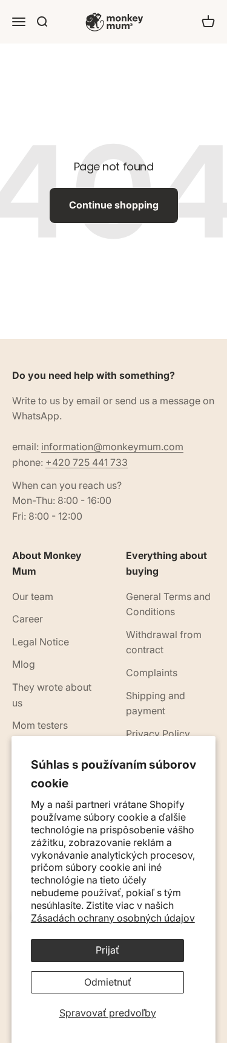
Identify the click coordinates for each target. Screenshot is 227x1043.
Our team (32, 596)
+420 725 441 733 (86, 462)
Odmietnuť (107, 982)
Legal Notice (40, 642)
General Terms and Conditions (168, 604)
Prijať (107, 950)
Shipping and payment (155, 703)
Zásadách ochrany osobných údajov (113, 918)
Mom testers (40, 725)
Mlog (23, 664)
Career (27, 619)
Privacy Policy (158, 734)
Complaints (151, 673)
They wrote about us (51, 695)
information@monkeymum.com (112, 447)
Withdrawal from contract (164, 642)
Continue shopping (114, 205)
